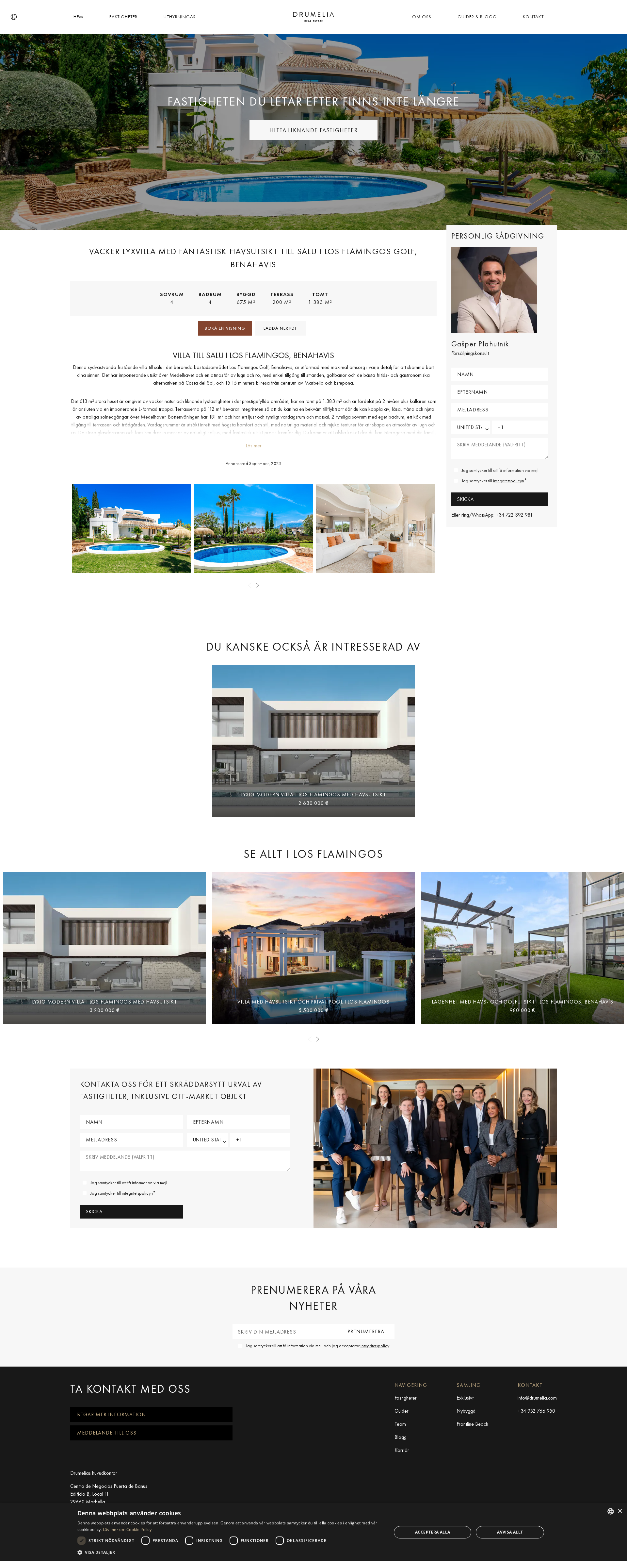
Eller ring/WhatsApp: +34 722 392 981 (492, 514)
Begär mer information (111, 1414)
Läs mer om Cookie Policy (127, 1529)
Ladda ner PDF (280, 328)
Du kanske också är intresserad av (313, 647)
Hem (78, 17)
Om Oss (421, 17)
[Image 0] (131, 528)
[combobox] (610, 1511)
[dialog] (313, 1532)
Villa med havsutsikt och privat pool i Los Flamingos (313, 1001)
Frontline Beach (472, 1423)
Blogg (400, 1437)
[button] (13, 17)
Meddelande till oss (107, 1432)
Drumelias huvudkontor (93, 1473)
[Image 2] (375, 528)
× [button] (619, 1511)
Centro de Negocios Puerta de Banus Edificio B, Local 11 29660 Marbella (108, 1494)
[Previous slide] (249, 585)
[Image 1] (253, 528)
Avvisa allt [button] (510, 1532)
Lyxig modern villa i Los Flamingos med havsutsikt (313, 794)
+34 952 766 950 (536, 1410)
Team (400, 1423)
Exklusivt (465, 1397)
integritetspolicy (375, 1346)
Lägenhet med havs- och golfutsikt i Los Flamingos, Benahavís (522, 1001)
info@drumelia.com (537, 1397)
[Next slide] (257, 585)
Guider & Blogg (477, 17)
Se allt (313, 854)
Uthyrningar (180, 17)
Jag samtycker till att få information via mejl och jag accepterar (317, 1346)
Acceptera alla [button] (432, 1532)
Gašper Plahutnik (480, 344)
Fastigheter (123, 17)
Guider (401, 1410)
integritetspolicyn (508, 481)
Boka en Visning (225, 328)
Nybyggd (466, 1410)
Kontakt (533, 17)
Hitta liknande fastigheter (313, 130)
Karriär (401, 1450)
